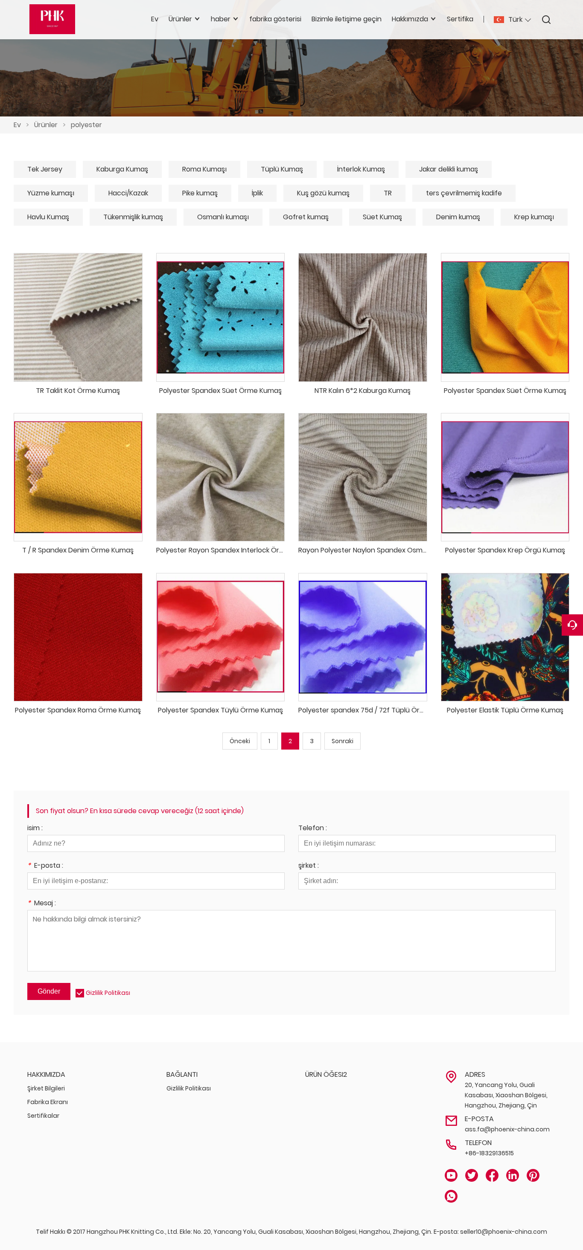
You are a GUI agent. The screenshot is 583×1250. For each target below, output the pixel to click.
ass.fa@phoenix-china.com (507, 1129)
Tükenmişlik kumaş (133, 217)
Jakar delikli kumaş (448, 169)
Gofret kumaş (306, 217)
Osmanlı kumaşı (223, 217)
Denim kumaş (458, 217)
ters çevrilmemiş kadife (464, 193)
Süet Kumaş (382, 217)
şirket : (308, 866)
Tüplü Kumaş (282, 169)
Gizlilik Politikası (108, 992)
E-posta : (45, 866)
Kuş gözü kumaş (323, 193)
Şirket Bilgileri (46, 1088)
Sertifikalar (43, 1115)
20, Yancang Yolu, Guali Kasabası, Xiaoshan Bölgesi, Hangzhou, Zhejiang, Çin (506, 1095)
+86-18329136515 (489, 1153)
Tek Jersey (44, 169)
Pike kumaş (200, 193)
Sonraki (342, 741)
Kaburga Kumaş (122, 169)
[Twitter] (471, 1176)
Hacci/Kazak (128, 193)
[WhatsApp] (451, 1196)
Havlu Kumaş (48, 217)
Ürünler (46, 125)
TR (388, 193)
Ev (17, 125)
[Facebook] (492, 1176)
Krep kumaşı (534, 217)
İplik (257, 193)
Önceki (240, 741)
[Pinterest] (533, 1176)
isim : (35, 829)
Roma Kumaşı (204, 169)
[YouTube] (451, 1176)
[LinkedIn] (512, 1176)
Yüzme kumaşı (50, 193)
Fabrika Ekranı (47, 1102)
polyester (86, 125)
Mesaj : (41, 904)
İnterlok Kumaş (361, 169)
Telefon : (312, 829)
